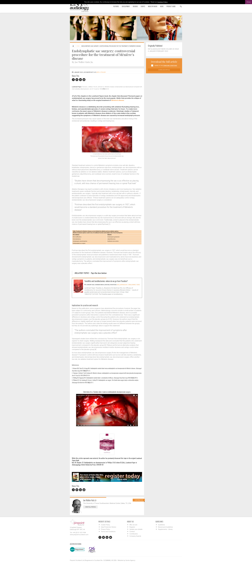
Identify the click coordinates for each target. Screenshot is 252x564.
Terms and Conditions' (170, 65)
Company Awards (135, 536)
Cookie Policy (105, 525)
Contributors (133, 534)
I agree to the (165, 65)
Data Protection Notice (108, 527)
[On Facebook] (73, 80)
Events (143, 6)
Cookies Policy (162, 2)
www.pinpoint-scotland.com (79, 534)
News (162, 6)
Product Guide (171, 6)
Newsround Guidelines (165, 527)
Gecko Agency (130, 560)
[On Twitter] (77, 80)
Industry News (152, 6)
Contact (132, 531)
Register (132, 527)
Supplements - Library (165, 529)
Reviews (135, 6)
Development (126, 6)
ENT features (75, 46)
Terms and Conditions (108, 531)
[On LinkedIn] (80, 80)
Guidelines (161, 525)
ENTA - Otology (101, 72)
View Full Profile (90, 507)
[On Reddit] (84, 80)
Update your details (135, 529)
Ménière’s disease (117, 100)
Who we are (133, 525)
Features (116, 6)
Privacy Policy (105, 529)
